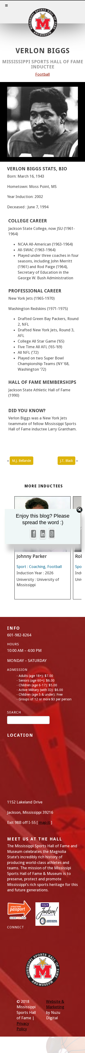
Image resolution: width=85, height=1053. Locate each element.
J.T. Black (66, 461)
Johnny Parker (32, 556)
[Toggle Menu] (42, 11)
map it (44, 822)
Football (42, 74)
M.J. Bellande (21, 461)
